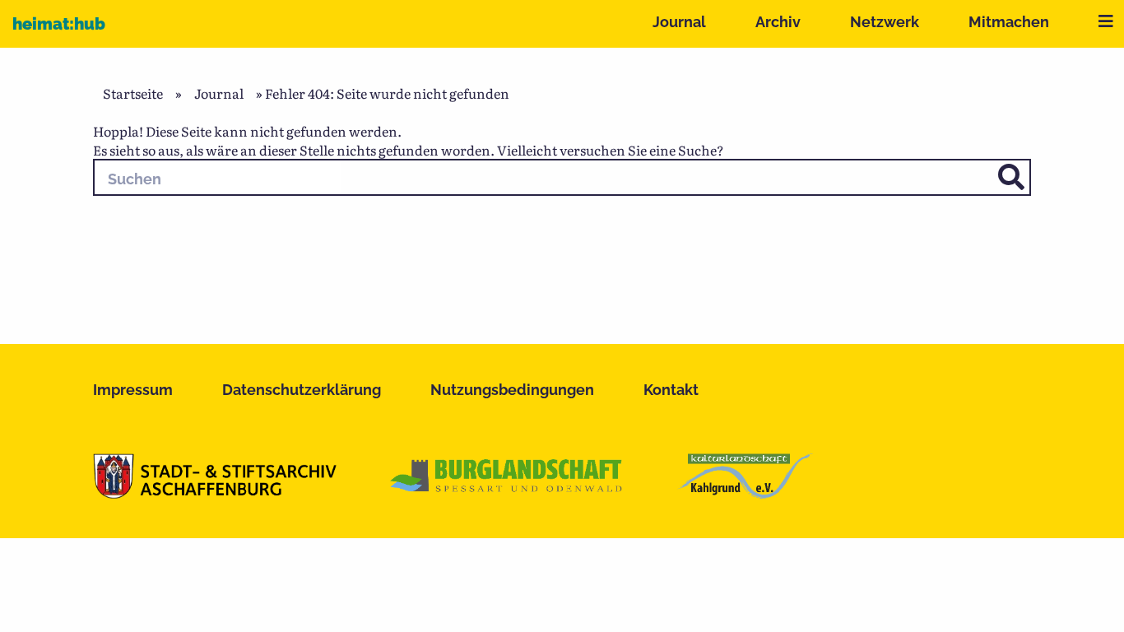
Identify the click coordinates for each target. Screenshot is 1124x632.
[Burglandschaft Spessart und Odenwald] (507, 493)
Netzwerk (884, 21)
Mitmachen (1008, 21)
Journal (679, 21)
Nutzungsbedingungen (512, 389)
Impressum (133, 389)
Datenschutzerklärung (301, 389)
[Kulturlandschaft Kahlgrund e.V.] (745, 493)
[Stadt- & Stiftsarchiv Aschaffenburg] (215, 493)
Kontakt (671, 389)
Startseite (133, 93)
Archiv (778, 21)
